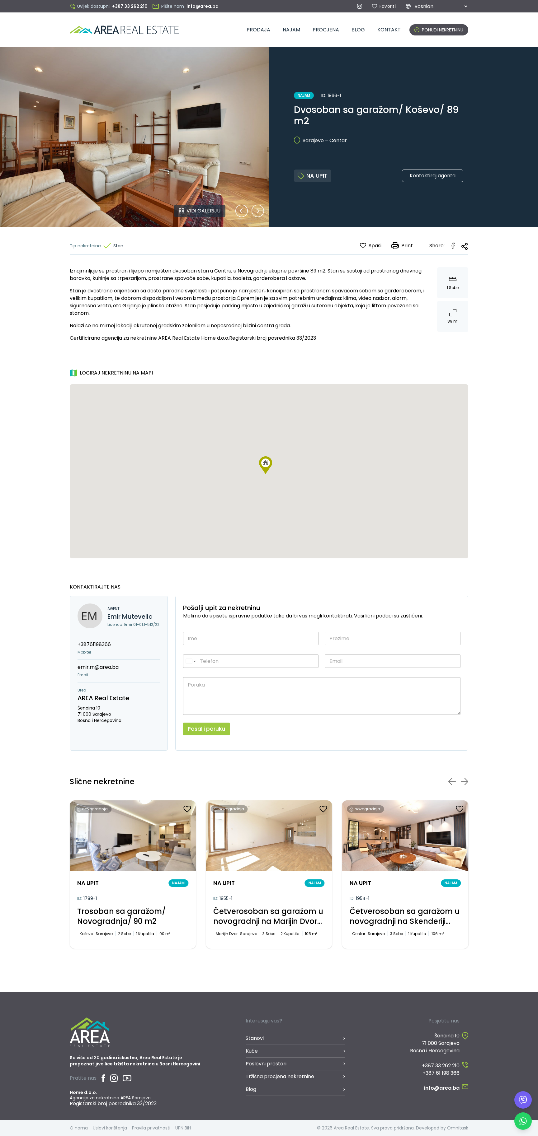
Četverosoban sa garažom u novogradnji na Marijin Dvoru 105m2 (268, 916)
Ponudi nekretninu (442, 30)
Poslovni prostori (266, 1063)
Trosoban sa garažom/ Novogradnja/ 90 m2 (121, 916)
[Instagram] (359, 6)
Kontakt (389, 29)
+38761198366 (94, 644)
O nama (79, 1128)
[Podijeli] (464, 246)
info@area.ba (442, 1088)
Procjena (326, 29)
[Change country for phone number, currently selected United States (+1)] (190, 661)
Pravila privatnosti (151, 1128)
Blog (358, 29)
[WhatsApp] (523, 1121)
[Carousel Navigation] (249, 211)
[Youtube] (127, 1078)
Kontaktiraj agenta (432, 175)
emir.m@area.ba (98, 667)
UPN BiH (183, 1128)
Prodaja (258, 29)
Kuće (252, 1051)
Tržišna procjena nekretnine (280, 1076)
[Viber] (523, 1100)
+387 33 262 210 (441, 1065)
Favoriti (388, 6)
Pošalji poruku (206, 729)
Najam (291, 29)
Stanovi (255, 1038)
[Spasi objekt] (187, 809)
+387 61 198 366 (441, 1073)
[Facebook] (103, 1078)
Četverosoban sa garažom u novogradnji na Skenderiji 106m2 (405, 916)
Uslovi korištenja (110, 1128)
